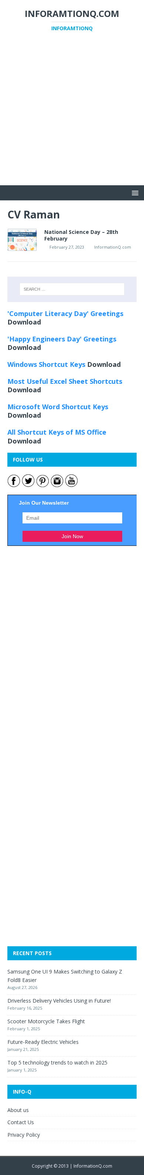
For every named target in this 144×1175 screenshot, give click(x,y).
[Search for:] (72, 289)
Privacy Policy (23, 1134)
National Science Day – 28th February (81, 235)
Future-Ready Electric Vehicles (43, 1041)
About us (18, 1109)
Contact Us (20, 1122)
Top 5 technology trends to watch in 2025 (57, 1062)
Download (24, 322)
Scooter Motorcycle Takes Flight (46, 1021)
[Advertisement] (72, 113)
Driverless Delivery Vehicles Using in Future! (59, 1000)
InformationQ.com (112, 247)
